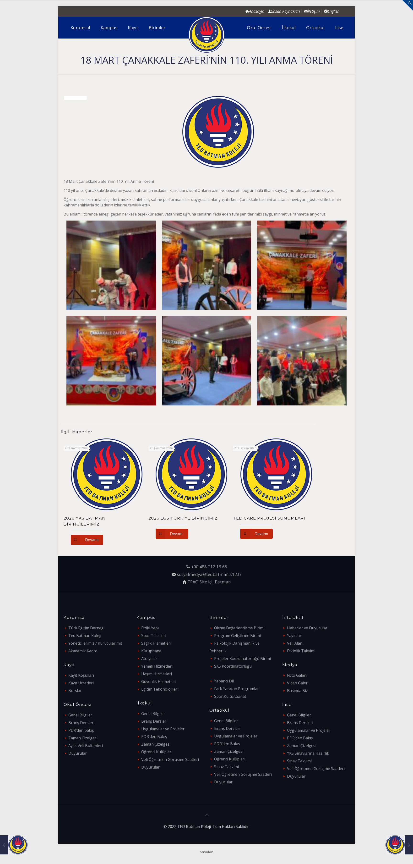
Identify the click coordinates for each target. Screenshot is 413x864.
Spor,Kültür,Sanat (230, 696)
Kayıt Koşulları (81, 675)
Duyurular (77, 753)
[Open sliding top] (407, 5)
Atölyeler (149, 658)
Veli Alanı (295, 643)
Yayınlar (294, 635)
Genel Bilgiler (80, 715)
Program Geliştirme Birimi (237, 635)
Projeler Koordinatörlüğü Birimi (242, 658)
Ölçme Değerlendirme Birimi (239, 628)
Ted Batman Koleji (84, 635)
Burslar (75, 690)
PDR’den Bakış (154, 736)
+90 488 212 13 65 (209, 567)
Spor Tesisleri (153, 635)
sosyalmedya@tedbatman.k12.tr (209, 574)
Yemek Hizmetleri (157, 666)
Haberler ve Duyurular (307, 628)
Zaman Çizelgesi (83, 738)
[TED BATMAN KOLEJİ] (207, 35)
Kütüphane (151, 651)
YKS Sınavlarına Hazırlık (308, 753)
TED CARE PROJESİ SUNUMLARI (269, 518)
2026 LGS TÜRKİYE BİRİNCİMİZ (183, 518)
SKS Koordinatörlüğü (233, 666)
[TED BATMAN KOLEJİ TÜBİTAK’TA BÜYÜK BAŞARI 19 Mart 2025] (399, 844)
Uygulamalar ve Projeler (163, 728)
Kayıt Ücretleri (81, 683)
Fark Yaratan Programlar (236, 688)
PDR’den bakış (81, 730)
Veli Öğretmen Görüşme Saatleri (170, 759)
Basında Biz (297, 690)
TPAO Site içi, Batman (209, 582)
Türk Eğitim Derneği (86, 628)
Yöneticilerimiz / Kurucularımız (95, 643)
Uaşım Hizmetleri (156, 673)
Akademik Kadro (83, 651)
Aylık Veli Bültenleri (85, 745)
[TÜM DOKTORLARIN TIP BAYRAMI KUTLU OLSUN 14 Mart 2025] (13, 844)
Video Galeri (298, 683)
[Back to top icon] (206, 815)
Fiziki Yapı (150, 628)
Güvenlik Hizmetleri (158, 681)
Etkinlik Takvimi (301, 651)
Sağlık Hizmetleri (156, 643)
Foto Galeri (297, 675)
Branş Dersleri (81, 722)
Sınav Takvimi (226, 766)
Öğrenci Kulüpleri (156, 751)
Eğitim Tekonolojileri (159, 689)
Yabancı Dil (224, 681)
